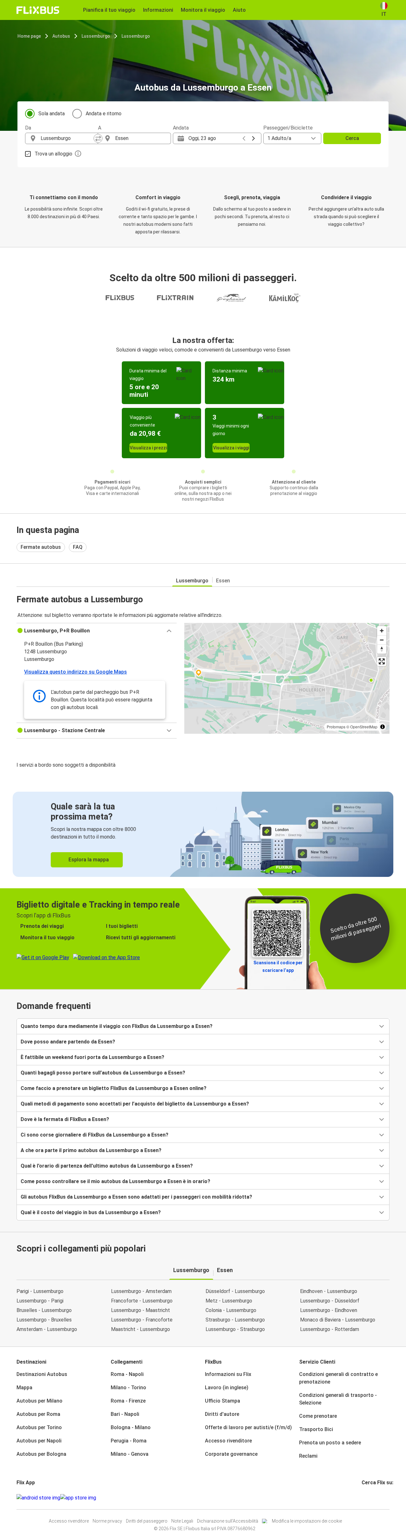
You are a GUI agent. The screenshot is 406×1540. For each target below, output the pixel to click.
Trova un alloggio (53, 154)
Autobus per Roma (38, 1414)
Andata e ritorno (103, 114)
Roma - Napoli (127, 1374)
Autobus (61, 36)
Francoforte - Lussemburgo (142, 1301)
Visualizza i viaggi (231, 447)
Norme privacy (107, 1521)
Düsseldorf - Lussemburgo (235, 1291)
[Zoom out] (381, 639)
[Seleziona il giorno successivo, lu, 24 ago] (253, 138)
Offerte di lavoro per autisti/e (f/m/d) (248, 1427)
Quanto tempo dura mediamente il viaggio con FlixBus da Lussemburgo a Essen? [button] (117, 1026)
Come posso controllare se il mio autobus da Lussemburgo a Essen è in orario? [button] (115, 1181)
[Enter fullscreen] (381, 661)
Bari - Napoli (125, 1414)
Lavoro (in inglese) (226, 1388)
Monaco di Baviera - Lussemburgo (337, 1320)
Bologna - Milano (131, 1427)
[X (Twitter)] (370, 1498)
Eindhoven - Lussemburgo (328, 1291)
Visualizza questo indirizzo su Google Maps (75, 672)
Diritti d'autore (222, 1414)
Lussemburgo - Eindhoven (328, 1310)
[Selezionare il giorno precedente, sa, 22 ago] (244, 138)
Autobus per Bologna (41, 1454)
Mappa (24, 1388)
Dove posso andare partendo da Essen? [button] (68, 1042)
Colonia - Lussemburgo (231, 1310)
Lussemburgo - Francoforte (142, 1320)
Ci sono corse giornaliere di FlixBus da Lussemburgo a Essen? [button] (94, 1135)
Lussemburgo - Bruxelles (44, 1320)
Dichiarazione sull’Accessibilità (227, 1521)
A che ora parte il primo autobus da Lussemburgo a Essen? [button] (91, 1150)
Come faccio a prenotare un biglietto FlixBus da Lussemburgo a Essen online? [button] (113, 1088)
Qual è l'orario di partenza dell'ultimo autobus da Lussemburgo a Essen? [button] (107, 1166)
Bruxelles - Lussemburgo (44, 1310)
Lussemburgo (96, 36)
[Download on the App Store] (78, 1498)
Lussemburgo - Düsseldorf (329, 1301)
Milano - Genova (129, 1454)
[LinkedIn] (368, 1498)
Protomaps (336, 726)
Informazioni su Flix (228, 1374)
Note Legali (182, 1521)
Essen (223, 581)
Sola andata (51, 114)
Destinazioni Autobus (41, 1374)
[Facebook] (362, 1498)
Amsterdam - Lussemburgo (46, 1329)
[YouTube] (366, 1498)
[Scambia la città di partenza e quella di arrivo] (98, 138)
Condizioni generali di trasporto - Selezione (338, 1399)
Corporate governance (231, 1454)
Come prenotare (318, 1416)
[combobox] (67, 138)
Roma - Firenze (128, 1401)
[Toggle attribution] (382, 727)
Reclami (308, 1456)
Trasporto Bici (316, 1429)
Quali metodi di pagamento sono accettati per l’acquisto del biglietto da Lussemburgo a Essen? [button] (135, 1104)
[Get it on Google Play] (38, 1498)
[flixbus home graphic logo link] (38, 10)
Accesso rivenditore (228, 1441)
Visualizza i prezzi (148, 447)
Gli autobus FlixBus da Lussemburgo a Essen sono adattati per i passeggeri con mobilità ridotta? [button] (136, 1197)
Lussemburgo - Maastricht (140, 1310)
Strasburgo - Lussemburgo (235, 1320)
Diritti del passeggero (146, 1521)
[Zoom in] (381, 630)
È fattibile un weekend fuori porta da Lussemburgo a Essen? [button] (92, 1057)
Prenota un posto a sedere (330, 1443)
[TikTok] (372, 1498)
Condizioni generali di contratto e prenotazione (338, 1378)
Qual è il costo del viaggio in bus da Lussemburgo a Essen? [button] (91, 1212)
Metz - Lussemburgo (229, 1301)
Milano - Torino (128, 1388)
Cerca (352, 138)
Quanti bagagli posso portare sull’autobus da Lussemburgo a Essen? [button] (103, 1073)
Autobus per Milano (39, 1401)
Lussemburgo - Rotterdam (329, 1329)
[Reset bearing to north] (381, 649)
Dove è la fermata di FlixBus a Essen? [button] (65, 1119)
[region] (287, 678)
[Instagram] (364, 1498)
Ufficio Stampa (222, 1401)
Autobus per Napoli (39, 1441)
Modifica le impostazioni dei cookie (307, 1521)
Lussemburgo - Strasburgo (235, 1329)
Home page (29, 36)
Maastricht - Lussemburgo (140, 1329)
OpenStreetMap (363, 726)
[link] (203, 834)
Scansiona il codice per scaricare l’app (278, 966)
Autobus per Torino (39, 1427)
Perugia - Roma (129, 1441)
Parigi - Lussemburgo (39, 1291)
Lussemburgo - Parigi (39, 1301)
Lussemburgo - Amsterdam (141, 1291)
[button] (96, 630)
